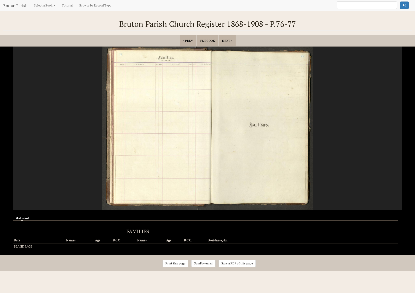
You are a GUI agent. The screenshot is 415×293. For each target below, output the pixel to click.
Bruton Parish (15, 5)
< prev (188, 41)
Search (404, 5)
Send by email (203, 263)
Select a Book (43, 5)
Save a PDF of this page (237, 263)
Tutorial (67, 5)
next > (227, 41)
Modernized (23, 218)
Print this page (175, 263)
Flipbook (207, 41)
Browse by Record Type (95, 5)
